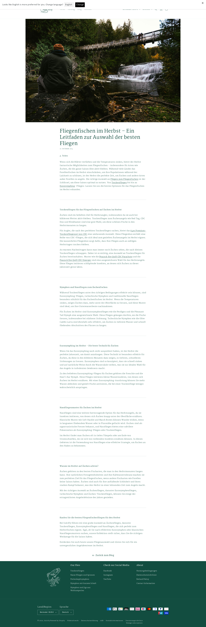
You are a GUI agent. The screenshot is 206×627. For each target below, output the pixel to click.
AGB (101, 621)
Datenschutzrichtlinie (146, 575)
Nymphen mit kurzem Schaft (83, 583)
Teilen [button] (65, 155)
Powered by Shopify (57, 621)
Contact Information (145, 583)
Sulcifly (47, 621)
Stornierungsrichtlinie (134, 621)
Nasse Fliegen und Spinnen (82, 575)
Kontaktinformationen (114, 621)
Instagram (108, 575)
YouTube (107, 579)
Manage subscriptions (134, 623)
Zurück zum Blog (104, 555)
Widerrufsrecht (73, 621)
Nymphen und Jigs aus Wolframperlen (80, 589)
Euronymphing (67, 186)
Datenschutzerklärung (89, 621)
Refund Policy (142, 579)
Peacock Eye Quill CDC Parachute (115, 256)
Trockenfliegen (119, 182)
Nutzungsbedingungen (146, 570)
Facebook (107, 570)
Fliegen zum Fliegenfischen (124, 179)
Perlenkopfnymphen (79, 579)
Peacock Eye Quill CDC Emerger (75, 260)
